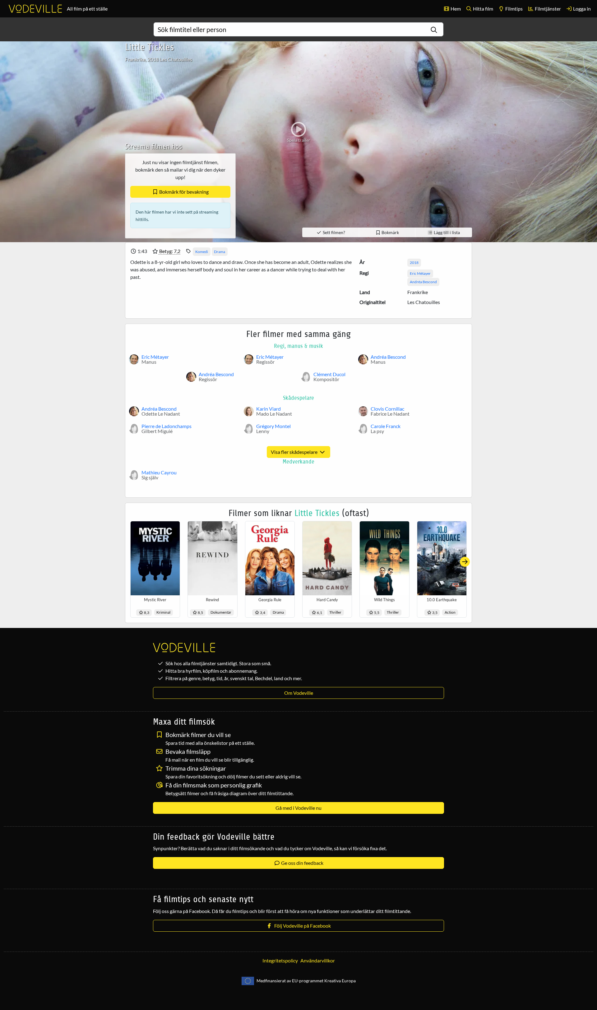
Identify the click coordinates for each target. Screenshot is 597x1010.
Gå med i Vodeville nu (298, 808)
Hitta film (482, 9)
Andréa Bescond (423, 281)
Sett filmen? (333, 232)
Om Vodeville (298, 693)
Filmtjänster (547, 9)
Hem (455, 9)
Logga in (581, 9)
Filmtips (513, 9)
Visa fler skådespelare (294, 452)
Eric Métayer (420, 273)
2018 (414, 262)
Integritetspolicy (280, 960)
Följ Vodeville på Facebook (301, 926)
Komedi (201, 251)
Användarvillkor (317, 960)
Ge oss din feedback (301, 863)
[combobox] (298, 29)
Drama (219, 251)
